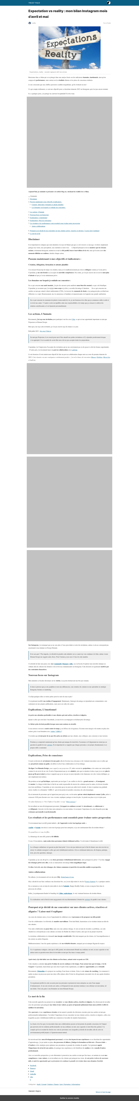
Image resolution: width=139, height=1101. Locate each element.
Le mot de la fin (35, 233)
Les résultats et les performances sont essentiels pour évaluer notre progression (55, 223)
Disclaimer (33, 199)
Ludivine (74, 350)
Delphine (99, 357)
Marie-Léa (106, 357)
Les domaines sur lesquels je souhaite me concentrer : (49, 207)
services (49, 745)
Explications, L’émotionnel (38, 218)
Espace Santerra (90, 881)
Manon (93, 357)
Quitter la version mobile (69, 1098)
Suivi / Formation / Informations (70, 1084)
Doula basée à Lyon (67, 877)
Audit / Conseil (41, 1084)
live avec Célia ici (45, 331)
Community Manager (61, 664)
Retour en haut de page (103, 1092)
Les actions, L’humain (37, 212)
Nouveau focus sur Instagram (39, 215)
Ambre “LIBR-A (55, 731)
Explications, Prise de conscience (40, 220)
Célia (73, 319)
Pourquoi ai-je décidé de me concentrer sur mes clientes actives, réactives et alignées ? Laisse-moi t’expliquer (64, 231)
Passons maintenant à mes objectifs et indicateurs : (46, 202)
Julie (71, 664)
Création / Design (53, 1084)
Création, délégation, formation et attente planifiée (47, 204)
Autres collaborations (38, 226)
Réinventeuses (71, 802)
